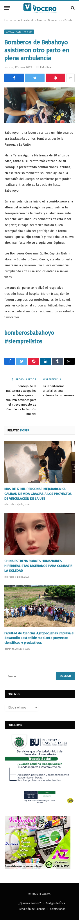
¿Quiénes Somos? (29, 903)
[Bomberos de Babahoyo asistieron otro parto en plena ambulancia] (39, 105)
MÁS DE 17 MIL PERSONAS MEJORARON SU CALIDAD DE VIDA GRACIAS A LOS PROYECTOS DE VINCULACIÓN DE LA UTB (38, 493)
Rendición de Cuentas (32, 909)
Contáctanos (57, 909)
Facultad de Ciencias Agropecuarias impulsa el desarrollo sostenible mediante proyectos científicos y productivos (39, 638)
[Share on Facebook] (14, 78)
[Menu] (7, 8)
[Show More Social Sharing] (70, 78)
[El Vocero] (42, 8)
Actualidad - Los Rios (19, 32)
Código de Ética (55, 903)
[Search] (72, 8)
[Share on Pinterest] (55, 78)
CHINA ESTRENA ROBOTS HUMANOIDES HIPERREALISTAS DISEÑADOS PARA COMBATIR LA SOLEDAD (38, 565)
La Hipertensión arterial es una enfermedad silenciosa (58, 390)
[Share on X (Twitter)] (35, 78)
